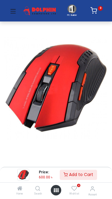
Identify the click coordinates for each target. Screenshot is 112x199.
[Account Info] (92, 188)
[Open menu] (56, 190)
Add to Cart (80, 175)
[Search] (38, 188)
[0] (96, 12)
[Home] (19, 188)
